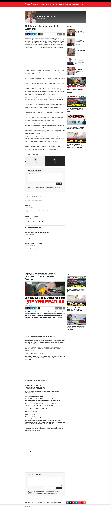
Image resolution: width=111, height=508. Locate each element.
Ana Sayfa (40, 502)
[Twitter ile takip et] (70, 502)
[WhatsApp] (36, 34)
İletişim (48, 502)
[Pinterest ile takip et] (82, 502)
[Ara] (83, 4)
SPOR (70, 4)
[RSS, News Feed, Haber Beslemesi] (84, 502)
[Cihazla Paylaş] (39, 34)
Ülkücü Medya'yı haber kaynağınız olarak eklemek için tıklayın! (41, 336)
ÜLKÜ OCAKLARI (75, 4)
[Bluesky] (31, 34)
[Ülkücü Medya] (32, 4)
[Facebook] (26, 34)
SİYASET (53, 4)
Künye (44, 502)
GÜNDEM (43, 4)
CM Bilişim (28, 506)
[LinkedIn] (33, 34)
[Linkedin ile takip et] (76, 502)
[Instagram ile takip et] (79, 502)
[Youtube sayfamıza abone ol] (73, 502)
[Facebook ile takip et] (67, 502)
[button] (58, 34)
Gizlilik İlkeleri (53, 502)
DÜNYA (66, 4)
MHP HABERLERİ (60, 4)
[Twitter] (28, 34)
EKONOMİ (48, 4)
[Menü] (85, 4)
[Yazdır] (41, 34)
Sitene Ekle (59, 502)
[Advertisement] (45, 60)
